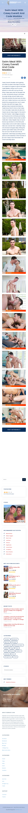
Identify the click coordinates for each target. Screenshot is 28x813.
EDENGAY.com (18, 809)
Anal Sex (7, 654)
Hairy (17, 648)
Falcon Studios (9, 552)
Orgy (12, 648)
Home (5, 18)
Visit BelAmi (7, 699)
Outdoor (18, 651)
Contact (4, 794)
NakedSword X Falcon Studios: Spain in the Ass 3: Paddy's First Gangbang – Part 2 (14, 610)
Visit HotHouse (13, 55)
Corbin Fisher (9, 547)
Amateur (7, 639)
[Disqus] (14, 453)
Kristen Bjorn (9, 554)
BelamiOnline (9, 533)
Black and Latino (18, 645)
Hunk (6, 651)
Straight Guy (8, 657)
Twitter (4, 797)
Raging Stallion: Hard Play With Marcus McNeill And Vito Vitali (14, 625)
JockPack (8, 540)
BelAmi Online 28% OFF (14, 568)
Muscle (12, 651)
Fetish (6, 648)
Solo (13, 654)
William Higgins (9, 536)
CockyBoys (8, 549)
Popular (10, 18)
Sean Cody (8, 538)
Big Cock (7, 642)
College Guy (8, 645)
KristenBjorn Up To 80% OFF (14, 576)
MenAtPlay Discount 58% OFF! (15, 593)
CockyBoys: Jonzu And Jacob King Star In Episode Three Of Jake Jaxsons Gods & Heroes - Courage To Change (14, 618)
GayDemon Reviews (10, 682)
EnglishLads (8, 545)
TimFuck (8, 542)
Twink (15, 657)
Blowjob (14, 642)
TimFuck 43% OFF (14, 585)
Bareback (14, 639)
